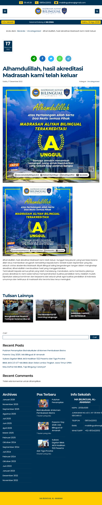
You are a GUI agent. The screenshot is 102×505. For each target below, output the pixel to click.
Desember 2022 (10, 475)
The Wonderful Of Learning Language (47, 316)
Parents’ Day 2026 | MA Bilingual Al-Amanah (24, 354)
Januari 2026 (9, 399)
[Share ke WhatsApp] (60, 59)
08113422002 (45, 2)
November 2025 (10, 404)
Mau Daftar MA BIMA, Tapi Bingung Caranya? (24, 366)
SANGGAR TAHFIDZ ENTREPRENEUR (80, 314)
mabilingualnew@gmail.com (72, 2)
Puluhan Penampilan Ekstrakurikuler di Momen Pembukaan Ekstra (34, 350)
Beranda (21, 31)
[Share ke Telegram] (68, 58)
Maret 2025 (8, 432)
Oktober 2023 (9, 461)
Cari (5, 333)
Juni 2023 (7, 466)
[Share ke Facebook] (42, 58)
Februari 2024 (9, 456)
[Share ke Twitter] (51, 58)
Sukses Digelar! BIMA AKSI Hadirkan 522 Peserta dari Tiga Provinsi (34, 358)
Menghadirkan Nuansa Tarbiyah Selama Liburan (17, 317)
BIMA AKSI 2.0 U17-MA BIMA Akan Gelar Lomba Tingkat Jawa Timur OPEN (37, 362)
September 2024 (11, 447)
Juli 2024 (7, 451)
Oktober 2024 (9, 442)
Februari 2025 (9, 437)
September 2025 (11, 409)
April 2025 (7, 428)
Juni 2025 (7, 423)
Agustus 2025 (9, 413)
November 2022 (10, 480)
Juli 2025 (7, 418)
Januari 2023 (9, 470)
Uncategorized (34, 31)
